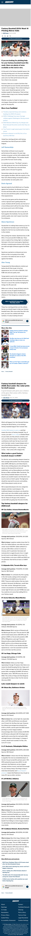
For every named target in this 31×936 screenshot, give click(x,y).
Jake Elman (6, 397)
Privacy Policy (5, 915)
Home (2, 371)
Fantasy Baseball (9, 371)
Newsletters (4, 912)
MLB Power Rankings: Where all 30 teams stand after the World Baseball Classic (15, 863)
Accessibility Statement (8, 920)
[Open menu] (2, 2)
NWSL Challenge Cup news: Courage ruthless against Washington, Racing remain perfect (16, 118)
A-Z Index (4, 910)
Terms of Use (22, 915)
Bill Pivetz (6, 33)
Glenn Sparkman (7, 222)
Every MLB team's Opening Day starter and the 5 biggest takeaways (15, 867)
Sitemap (20, 910)
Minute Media (8, 924)
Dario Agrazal (6, 183)
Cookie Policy (5, 917)
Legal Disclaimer (23, 917)
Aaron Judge (15, 434)
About (3, 904)
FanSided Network (23, 907)
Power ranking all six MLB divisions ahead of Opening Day (14, 871)
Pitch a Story (22, 912)
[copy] (10, 36)
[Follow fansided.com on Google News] (27, 321)
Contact (20, 904)
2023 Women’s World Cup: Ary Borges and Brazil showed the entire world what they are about (16, 125)
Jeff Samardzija (7, 147)
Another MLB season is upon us (10, 430)
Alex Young (5, 262)
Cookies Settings (23, 920)
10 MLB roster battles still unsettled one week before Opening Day (15, 879)
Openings (4, 907)
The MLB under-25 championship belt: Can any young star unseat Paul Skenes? (15, 875)
